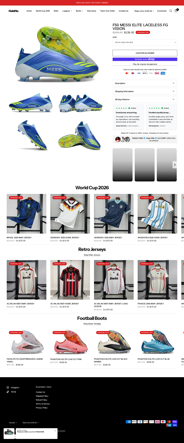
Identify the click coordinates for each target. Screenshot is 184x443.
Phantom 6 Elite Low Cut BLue (154, 359)
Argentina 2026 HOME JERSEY (153, 237)
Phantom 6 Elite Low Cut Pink (66, 359)
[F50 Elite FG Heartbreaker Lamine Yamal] (26, 342)
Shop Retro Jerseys (92, 255)
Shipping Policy (42, 396)
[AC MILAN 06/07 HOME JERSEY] (70, 280)
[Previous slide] (116, 117)
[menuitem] (29, 11)
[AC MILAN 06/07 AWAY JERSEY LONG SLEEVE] (114, 280)
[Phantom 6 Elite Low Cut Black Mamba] (114, 342)
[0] (175, 11)
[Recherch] (170, 11)
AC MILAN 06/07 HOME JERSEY (64, 303)
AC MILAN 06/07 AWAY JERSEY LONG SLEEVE (111, 304)
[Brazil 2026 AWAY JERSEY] (26, 214)
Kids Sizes (91, 11)
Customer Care (43, 387)
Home (29, 11)
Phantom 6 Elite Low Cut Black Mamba (110, 360)
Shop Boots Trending (91, 324)
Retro (56, 11)
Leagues (66, 11)
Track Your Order (107, 11)
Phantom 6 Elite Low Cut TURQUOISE (30, 432)
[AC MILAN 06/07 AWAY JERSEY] (26, 280)
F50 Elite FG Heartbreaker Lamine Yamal (25, 360)
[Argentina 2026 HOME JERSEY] (157, 214)
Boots (78, 11)
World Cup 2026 (43, 11)
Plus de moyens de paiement (145, 64)
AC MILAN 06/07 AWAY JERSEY (20, 303)
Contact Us (123, 11)
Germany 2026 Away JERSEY (108, 237)
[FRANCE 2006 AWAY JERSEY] (157, 280)
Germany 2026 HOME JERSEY (64, 237)
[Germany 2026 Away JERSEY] (114, 214)
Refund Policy (41, 400)
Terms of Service (43, 404)
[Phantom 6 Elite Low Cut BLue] (157, 342)
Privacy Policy (42, 408)
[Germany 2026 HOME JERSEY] (70, 214)
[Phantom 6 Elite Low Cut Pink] (70, 342)
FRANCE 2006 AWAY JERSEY (151, 303)
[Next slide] (174, 117)
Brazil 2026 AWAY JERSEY (19, 237)
